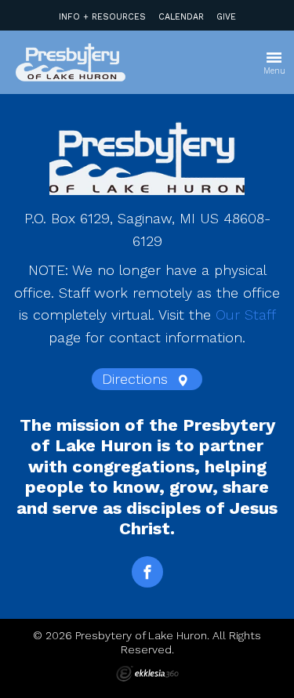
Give (226, 17)
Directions (137, 379)
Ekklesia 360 (147, 674)
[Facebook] (147, 572)
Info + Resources (102, 17)
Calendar (181, 17)
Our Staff (245, 314)
